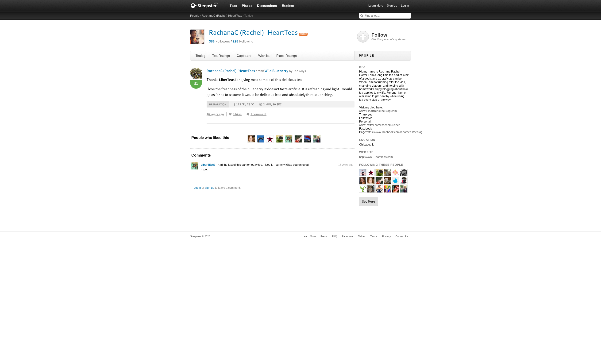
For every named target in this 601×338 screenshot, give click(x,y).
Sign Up (392, 5)
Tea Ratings (221, 56)
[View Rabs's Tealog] (395, 190)
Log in (405, 5)
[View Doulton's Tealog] (370, 190)
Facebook (347, 236)
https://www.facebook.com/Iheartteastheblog (395, 132)
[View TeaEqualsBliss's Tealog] (370, 182)
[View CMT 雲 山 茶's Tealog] (362, 190)
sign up (209, 187)
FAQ (334, 236)
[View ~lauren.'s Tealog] (387, 174)
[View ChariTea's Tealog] (362, 174)
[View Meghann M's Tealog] (387, 190)
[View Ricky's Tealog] (395, 182)
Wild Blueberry (285, 70)
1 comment (258, 114)
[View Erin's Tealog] (403, 174)
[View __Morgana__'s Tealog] (379, 182)
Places (247, 6)
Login (197, 187)
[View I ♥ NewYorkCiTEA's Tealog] (379, 174)
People (194, 15)
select (303, 34)
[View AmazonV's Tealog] (379, 190)
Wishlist (264, 56)
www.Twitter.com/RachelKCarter (379, 125)
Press (323, 236)
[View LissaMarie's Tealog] (362, 182)
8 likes (237, 114)
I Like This (230, 114)
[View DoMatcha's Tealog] (403, 182)
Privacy (386, 236)
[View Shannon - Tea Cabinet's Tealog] (387, 182)
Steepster (206, 5)
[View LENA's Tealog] (370, 174)
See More (368, 201)
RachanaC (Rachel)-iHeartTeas (222, 15)
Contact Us (402, 236)
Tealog (200, 56)
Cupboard (244, 56)
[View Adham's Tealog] (403, 190)
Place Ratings (286, 56)
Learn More (375, 5)
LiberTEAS (208, 164)
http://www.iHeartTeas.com (376, 157)
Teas (233, 6)
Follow (388, 36)
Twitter (362, 236)
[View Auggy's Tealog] (395, 174)
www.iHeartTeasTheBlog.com (378, 111)
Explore (288, 6)
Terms (374, 236)
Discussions (267, 6)
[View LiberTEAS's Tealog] (194, 167)
